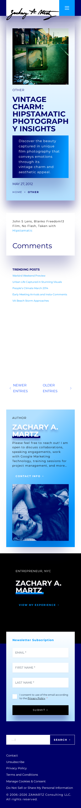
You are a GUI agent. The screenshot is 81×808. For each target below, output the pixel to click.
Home (17, 192)
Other (18, 90)
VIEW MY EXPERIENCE (37, 604)
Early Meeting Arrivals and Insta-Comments (39, 294)
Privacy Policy (36, 698)
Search (60, 739)
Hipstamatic (22, 230)
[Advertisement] (40, 331)
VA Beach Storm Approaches (30, 300)
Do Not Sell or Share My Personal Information (39, 787)
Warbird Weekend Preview (28, 275)
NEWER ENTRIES (20, 388)
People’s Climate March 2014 (30, 288)
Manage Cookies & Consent (26, 781)
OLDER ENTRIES (50, 388)
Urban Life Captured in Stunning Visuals (37, 281)
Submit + (40, 710)
